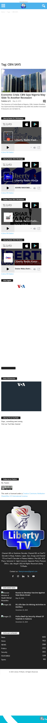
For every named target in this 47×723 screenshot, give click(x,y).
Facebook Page (8, 368)
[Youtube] (33, 576)
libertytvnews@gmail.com (28, 571)
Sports (3, 660)
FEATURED (5, 656)
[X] (28, 576)
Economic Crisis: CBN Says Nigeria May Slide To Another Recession (23, 96)
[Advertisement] (23, 38)
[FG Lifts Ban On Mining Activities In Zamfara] (7, 608)
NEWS (3, 645)
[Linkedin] (23, 576)
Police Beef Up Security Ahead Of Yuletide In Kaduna (30, 617)
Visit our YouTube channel (10, 424)
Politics (4, 648)
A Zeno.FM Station (7, 152)
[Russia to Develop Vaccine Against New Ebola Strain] (7, 596)
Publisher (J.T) (6, 101)
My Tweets (5, 483)
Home (3, 12)
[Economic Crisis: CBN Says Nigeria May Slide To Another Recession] (23, 80)
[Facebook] (13, 576)
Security (4, 652)
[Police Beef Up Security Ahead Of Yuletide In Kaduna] (7, 620)
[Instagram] (18, 576)
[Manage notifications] (42, 718)
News (3, 637)
